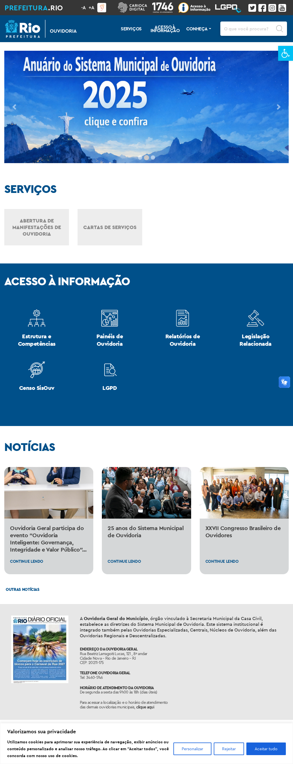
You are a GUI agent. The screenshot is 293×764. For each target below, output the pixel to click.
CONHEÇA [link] (197, 29)
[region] (146, 743)
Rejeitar (229, 748)
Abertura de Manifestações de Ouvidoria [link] (36, 227)
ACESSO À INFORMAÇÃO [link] (165, 28)
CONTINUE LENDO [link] (26, 561)
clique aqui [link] (145, 707)
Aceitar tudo (266, 748)
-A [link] (83, 7)
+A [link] (91, 7)
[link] (285, 53)
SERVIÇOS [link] (131, 29)
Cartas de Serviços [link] (109, 227)
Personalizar (192, 748)
